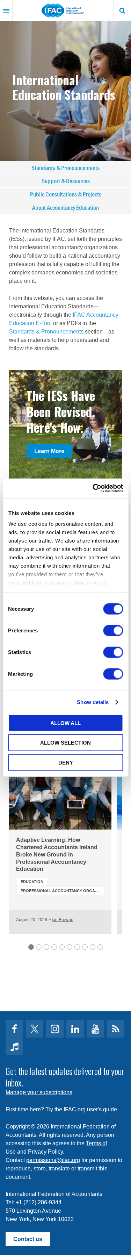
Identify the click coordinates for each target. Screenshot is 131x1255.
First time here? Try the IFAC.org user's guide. (62, 1109)
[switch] (113, 630)
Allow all (65, 723)
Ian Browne (62, 919)
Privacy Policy (45, 1152)
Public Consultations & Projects (65, 194)
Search (122, 10)
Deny (65, 762)
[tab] (31, 947)
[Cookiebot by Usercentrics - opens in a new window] (93, 488)
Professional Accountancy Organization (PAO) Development (62, 891)
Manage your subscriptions (39, 1092)
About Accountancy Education (65, 207)
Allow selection (65, 743)
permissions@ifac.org (53, 1160)
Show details (93, 702)
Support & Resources (66, 181)
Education (32, 882)
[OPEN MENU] (6, 10)
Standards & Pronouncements (65, 168)
